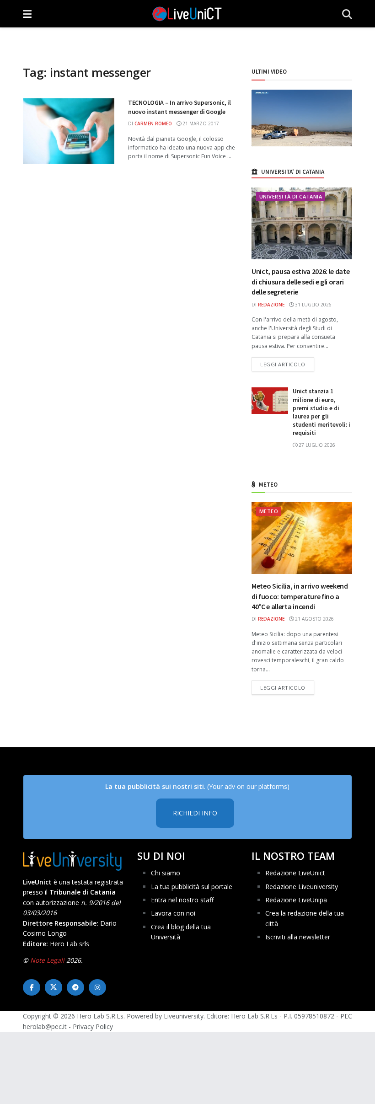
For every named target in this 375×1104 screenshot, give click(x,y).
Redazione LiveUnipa (296, 899)
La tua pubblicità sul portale (191, 886)
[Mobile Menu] (27, 13)
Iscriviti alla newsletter (297, 937)
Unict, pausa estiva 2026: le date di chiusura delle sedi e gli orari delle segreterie (300, 281)
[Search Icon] (347, 13)
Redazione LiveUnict (295, 872)
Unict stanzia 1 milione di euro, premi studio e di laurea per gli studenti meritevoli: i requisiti (321, 412)
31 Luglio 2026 (313, 304)
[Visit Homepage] (187, 13)
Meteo (268, 511)
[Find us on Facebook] (31, 987)
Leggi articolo (287, 364)
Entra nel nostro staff (182, 899)
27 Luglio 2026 (316, 445)
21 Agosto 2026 (314, 619)
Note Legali (47, 960)
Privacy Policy (93, 1026)
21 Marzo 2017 (200, 123)
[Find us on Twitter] (53, 987)
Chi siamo (165, 872)
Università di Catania (290, 196)
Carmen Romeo (153, 123)
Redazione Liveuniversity (301, 886)
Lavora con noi (173, 913)
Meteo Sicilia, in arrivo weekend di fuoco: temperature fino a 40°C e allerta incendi (300, 596)
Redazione (271, 304)
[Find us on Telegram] (75, 987)
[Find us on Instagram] (97, 987)
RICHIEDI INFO (195, 813)
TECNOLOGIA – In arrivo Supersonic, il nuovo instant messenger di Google (179, 107)
